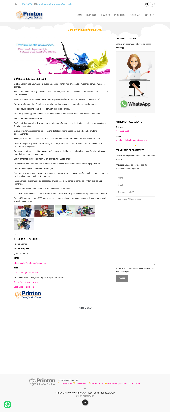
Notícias (135, 15)
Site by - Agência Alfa (85, 396)
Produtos (120, 15)
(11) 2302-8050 (25, 4)
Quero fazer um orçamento (26, 282)
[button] (85, 402)
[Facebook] (146, 4)
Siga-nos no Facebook (24, 287)
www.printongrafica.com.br (26, 272)
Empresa (91, 15)
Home (79, 15)
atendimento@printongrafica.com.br (54, 4)
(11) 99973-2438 (97, 383)
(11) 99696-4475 (81, 383)
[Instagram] (152, 4)
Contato (149, 15)
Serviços (105, 15)
